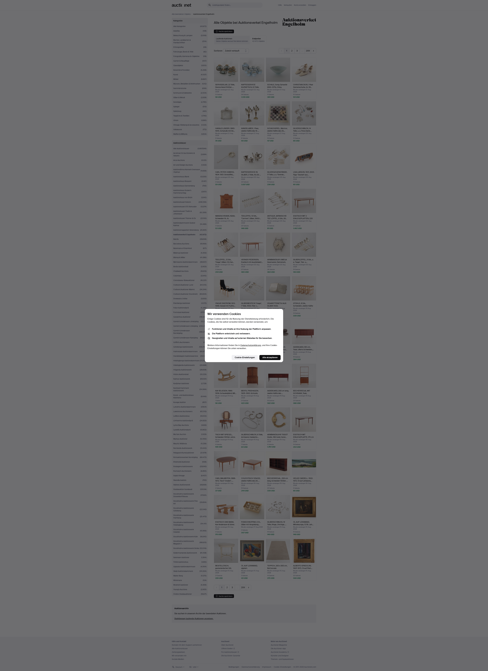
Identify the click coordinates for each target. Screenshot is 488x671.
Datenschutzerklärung (250, 345)
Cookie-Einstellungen (245, 357)
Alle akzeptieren (270, 357)
